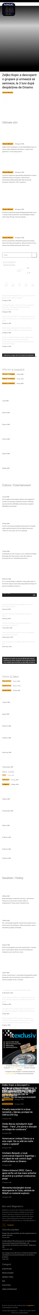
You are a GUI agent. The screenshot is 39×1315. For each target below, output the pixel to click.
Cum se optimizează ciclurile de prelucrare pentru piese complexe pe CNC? (19, 792)
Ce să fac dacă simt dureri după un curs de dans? (16, 615)
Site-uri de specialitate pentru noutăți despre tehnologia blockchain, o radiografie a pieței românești (18, 366)
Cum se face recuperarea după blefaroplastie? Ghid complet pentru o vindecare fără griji (17, 965)
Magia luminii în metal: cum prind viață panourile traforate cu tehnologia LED (18, 760)
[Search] (34, 255)
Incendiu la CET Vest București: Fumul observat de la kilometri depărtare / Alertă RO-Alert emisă (18, 1010)
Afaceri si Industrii (8, 383)
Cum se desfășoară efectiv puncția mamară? (15, 939)
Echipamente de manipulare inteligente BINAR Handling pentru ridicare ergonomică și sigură (17, 393)
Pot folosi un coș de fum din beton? (16, 721)
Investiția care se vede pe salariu (18, 493)
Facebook (10, 1225)
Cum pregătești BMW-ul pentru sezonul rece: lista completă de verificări (18, 461)
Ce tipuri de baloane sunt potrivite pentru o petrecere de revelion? (16, 624)
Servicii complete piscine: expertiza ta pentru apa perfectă (18, 685)
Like (34, 595)
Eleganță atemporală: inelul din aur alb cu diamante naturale (19, 518)
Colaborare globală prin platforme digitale (19, 844)
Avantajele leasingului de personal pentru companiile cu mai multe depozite (19, 372)
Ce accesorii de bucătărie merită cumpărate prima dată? (18, 733)
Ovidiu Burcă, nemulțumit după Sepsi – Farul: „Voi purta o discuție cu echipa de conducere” (19, 1126)
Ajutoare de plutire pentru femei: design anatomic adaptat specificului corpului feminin (18, 889)
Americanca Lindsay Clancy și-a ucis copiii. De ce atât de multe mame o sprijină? (18, 297)
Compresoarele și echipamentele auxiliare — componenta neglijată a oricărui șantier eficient (19, 432)
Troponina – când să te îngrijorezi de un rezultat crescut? (19, 914)
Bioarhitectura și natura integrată (18, 854)
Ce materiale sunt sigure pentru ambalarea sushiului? (18, 378)
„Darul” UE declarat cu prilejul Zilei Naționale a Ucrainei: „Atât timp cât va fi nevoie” (19, 165)
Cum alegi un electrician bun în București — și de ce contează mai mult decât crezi (19, 679)
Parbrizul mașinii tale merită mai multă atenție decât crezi (18, 407)
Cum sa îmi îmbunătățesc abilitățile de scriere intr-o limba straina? (17, 605)
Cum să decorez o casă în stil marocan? (17, 709)
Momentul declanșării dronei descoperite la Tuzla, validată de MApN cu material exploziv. (17, 329)
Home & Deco (6, 690)
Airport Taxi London (16, 1068)
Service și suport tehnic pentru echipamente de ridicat (17, 770)
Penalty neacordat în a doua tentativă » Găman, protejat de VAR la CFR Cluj (17, 230)
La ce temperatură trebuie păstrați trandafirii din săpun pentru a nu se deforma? (19, 572)
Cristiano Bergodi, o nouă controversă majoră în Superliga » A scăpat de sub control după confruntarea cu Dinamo (18, 307)
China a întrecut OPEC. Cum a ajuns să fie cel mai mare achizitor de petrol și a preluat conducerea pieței (18, 318)
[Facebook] (4, 1225)
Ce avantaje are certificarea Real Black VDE (18, 806)
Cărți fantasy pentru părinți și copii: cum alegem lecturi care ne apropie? (18, 633)
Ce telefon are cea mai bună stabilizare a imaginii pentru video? (16, 818)
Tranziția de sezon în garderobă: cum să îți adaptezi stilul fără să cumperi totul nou (18, 544)
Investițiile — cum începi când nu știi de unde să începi (18, 419)
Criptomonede (10, 1073)
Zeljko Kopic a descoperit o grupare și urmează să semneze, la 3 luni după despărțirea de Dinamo (19, 81)
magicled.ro (30, 1305)
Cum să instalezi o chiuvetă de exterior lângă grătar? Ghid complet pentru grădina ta (17, 745)
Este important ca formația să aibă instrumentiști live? (18, 643)
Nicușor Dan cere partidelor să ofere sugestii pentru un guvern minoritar (19, 1234)
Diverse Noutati (8, 92)
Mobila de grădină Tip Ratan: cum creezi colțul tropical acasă (19, 697)
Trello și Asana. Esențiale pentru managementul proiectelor (18, 832)
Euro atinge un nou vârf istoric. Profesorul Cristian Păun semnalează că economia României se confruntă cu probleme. (19, 1255)
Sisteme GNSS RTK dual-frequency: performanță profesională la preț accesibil (16, 777)
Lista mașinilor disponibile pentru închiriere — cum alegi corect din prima (18, 447)
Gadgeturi (5, 784)
